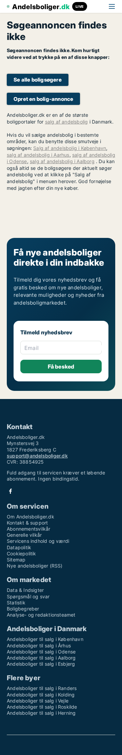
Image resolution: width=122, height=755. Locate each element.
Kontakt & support (27, 523)
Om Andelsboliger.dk (30, 516)
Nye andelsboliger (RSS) (35, 566)
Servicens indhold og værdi (38, 541)
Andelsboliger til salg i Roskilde (42, 707)
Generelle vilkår (24, 535)
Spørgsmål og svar (28, 596)
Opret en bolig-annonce (43, 99)
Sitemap (16, 559)
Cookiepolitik (21, 553)
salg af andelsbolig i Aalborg (62, 161)
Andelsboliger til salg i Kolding (41, 694)
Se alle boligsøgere (38, 79)
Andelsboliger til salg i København (45, 639)
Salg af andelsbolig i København (69, 148)
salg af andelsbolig (66, 122)
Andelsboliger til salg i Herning (41, 713)
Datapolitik (19, 547)
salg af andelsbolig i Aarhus (38, 155)
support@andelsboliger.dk (37, 456)
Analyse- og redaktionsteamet (41, 615)
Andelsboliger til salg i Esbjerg (41, 664)
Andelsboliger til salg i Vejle (37, 701)
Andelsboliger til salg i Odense (41, 651)
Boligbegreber (23, 609)
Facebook (10, 491)
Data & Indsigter (25, 590)
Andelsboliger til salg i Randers (42, 688)
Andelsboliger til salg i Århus (39, 645)
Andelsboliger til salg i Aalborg (41, 658)
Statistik (16, 602)
